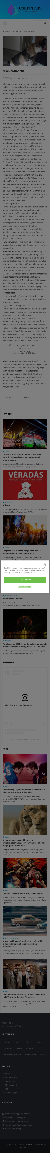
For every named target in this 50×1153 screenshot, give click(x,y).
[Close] (45, 564)
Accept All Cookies (24, 580)
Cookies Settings (24, 587)
